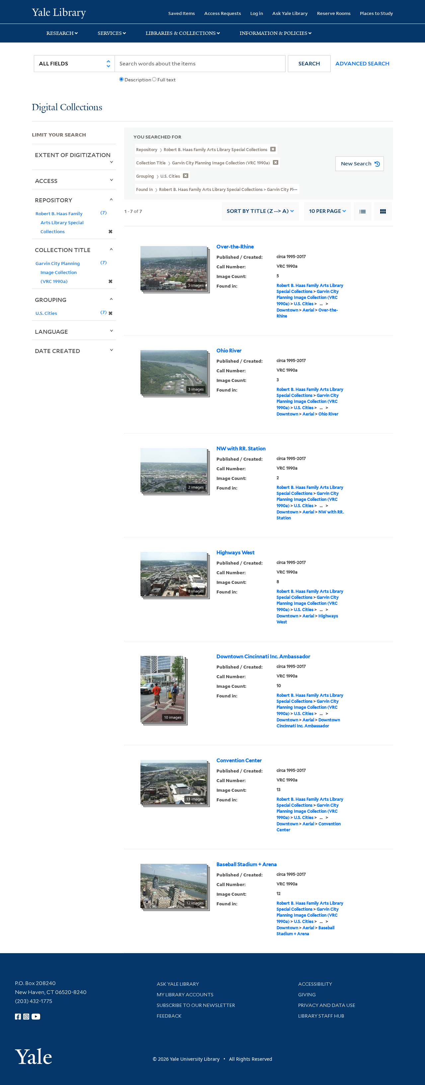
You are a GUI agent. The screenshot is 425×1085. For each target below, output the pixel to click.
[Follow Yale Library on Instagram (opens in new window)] (26, 1017)
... (321, 303)
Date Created (57, 351)
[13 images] (173, 781)
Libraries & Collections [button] (181, 33)
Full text (166, 79)
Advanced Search (362, 63)
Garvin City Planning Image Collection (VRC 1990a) (308, 297)
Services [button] (110, 33)
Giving (307, 994)
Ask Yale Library (290, 13)
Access (46, 181)
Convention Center (239, 761)
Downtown (287, 310)
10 (325, 211)
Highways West (235, 553)
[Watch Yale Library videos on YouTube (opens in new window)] (36, 1017)
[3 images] (173, 371)
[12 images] (173, 885)
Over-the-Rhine (235, 247)
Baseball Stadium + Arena (246, 864)
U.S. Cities (303, 303)
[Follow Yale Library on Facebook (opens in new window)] (18, 1017)
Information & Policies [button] (273, 33)
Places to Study (376, 13)
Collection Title (63, 250)
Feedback (169, 1016)
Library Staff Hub (321, 1016)
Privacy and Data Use (326, 1005)
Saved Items (181, 13)
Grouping (50, 300)
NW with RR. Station (241, 449)
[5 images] (173, 267)
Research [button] (60, 33)
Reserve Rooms (334, 13)
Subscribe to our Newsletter (196, 1005)
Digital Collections (67, 108)
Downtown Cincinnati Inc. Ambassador (263, 657)
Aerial (308, 310)
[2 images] (173, 469)
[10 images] (162, 688)
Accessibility (315, 984)
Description (138, 79)
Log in (256, 13)
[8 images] (173, 573)
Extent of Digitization (73, 155)
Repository (53, 200)
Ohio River (228, 351)
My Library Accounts (185, 994)
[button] (309, 63)
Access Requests (222, 13)
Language (51, 331)
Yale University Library (59, 12)
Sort (258, 211)
